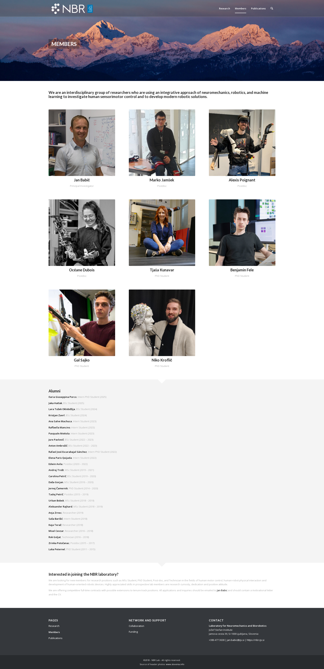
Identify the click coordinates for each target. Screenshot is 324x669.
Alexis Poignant (242, 180)
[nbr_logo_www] (73, 8)
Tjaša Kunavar (162, 270)
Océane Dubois (81, 270)
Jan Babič (82, 180)
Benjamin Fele (242, 270)
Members (54, 632)
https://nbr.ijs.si (255, 640)
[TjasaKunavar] (162, 232)
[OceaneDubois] (82, 232)
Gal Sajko (82, 360)
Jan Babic (222, 590)
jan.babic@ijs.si (235, 640)
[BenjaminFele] (242, 232)
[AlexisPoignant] (242, 142)
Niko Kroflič (162, 360)
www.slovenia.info (175, 664)
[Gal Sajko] (82, 323)
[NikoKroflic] (162, 323)
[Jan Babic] (82, 142)
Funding (133, 631)
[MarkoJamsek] (162, 142)
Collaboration (136, 626)
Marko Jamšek (162, 180)
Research (54, 626)
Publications (55, 638)
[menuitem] (224, 8)
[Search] (271, 8)
